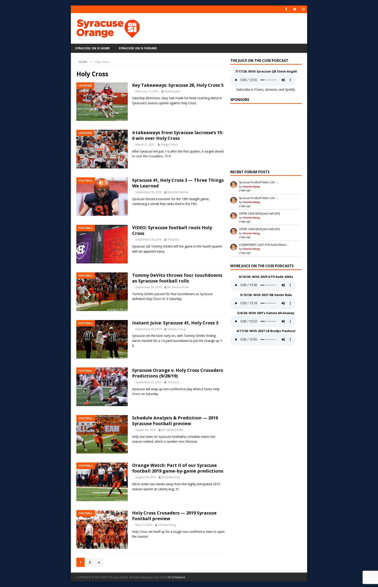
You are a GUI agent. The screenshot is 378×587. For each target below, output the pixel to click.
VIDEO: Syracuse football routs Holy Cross (172, 230)
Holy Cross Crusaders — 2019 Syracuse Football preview (174, 515)
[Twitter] (295, 9)
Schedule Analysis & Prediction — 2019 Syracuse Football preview (175, 420)
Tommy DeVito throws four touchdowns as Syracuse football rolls (177, 278)
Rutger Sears (169, 144)
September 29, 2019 (148, 239)
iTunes (259, 89)
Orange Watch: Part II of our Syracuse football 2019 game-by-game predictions (177, 468)
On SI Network (176, 577)
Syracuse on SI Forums (138, 48)
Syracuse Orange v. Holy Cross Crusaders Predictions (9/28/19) (177, 373)
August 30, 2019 (145, 430)
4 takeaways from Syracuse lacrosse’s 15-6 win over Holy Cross (178, 135)
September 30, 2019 (148, 192)
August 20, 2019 (145, 477)
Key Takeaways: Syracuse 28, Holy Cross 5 (178, 85)
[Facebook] (286, 9)
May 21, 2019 (143, 525)
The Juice (173, 239)
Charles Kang (176, 329)
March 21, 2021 (145, 144)
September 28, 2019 (148, 329)
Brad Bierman (171, 477)
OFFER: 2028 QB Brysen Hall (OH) (259, 213)
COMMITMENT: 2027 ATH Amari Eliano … (264, 245)
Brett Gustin (172, 91)
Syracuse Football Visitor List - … (258, 182)
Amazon (271, 89)
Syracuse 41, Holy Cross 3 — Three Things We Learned (178, 183)
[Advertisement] (231, 27)
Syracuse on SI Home (92, 48)
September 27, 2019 (148, 382)
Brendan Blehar (177, 192)
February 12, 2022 (147, 91)
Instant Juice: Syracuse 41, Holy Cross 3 (175, 323)
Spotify (290, 89)
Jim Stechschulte (178, 287)
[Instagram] (303, 9)
